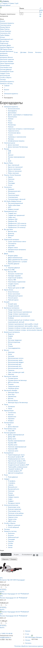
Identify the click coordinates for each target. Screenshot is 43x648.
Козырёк (2, 51)
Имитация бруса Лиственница (18, 402)
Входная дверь (13, 255)
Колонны (11, 535)
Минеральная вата (14, 191)
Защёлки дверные (14, 268)
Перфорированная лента (16, 459)
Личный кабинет (5, 5)
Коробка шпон (12, 445)
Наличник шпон (13, 451)
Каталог (6, 89)
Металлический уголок (15, 368)
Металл (10, 57)
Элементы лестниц (6, 83)
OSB (9, 151)
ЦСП (9, 207)
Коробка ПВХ (12, 443)
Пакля (2, 63)
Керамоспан (12, 416)
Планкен (11, 384)
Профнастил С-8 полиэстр (16, 227)
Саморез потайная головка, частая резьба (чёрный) (25, 330)
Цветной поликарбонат (15, 473)
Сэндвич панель (13, 284)
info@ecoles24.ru (5, 637)
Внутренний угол (13, 489)
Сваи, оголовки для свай (16, 372)
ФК (9, 159)
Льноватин (11, 406)
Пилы (10, 121)
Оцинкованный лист (6, 39)
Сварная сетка (13, 517)
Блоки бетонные (13, 292)
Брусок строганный (14, 169)
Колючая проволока (14, 509)
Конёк (10, 338)
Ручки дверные (13, 477)
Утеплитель (4, 33)
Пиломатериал (5, 65)
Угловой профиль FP (15, 471)
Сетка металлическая (5, 74)
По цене (16, 554)
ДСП (9, 153)
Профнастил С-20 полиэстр (17, 223)
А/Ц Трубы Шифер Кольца (5, 35)
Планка (10, 346)
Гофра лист (12, 217)
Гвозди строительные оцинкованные (20, 312)
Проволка (11, 370)
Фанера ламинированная (16, 157)
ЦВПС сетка (12, 521)
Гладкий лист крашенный (16, 215)
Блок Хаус (11, 394)
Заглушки (11, 356)
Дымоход (11, 233)
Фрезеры (11, 139)
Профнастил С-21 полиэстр (17, 225)
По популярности (27, 554)
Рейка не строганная (15, 171)
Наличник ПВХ (12, 449)
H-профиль (11, 481)
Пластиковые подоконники (16, 282)
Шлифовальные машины (16, 141)
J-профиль (11, 483)
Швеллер (11, 374)
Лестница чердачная (15, 340)
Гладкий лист (12, 213)
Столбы (10, 543)
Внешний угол (12, 487)
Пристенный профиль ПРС (17, 461)
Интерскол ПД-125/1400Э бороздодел (12, 580)
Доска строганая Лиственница (18, 147)
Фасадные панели (14, 503)
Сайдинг (3, 73)
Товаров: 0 (5, 3)
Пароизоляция (9, 63)
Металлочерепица (14, 342)
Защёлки (3, 47)
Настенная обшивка (6, 61)
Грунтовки (11, 245)
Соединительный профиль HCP (18, 465)
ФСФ (9, 161)
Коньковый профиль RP (16, 457)
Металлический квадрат (16, 362)
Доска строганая (13, 145)
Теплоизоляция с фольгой (16, 199)
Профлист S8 (12, 221)
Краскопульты (12, 117)
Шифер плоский (13, 209)
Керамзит (11, 189)
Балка (10, 354)
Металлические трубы (15, 360)
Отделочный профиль (15, 278)
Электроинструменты (7, 23)
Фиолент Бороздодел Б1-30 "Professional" (13, 598)
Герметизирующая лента (16, 455)
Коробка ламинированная (16, 441)
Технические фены (14, 133)
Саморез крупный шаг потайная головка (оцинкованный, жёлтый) (21, 321)
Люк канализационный (15, 203)
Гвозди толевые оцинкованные (18, 314)
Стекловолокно (13, 197)
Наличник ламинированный (17, 447)
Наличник (11, 179)
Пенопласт (11, 193)
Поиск (22, 8)
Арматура (11, 352)
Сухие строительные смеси (17, 241)
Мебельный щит (13, 537)
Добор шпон (12, 439)
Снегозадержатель (14, 348)
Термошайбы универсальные (17, 467)
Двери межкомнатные (15, 257)
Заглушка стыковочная (15, 274)
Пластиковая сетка (14, 511)
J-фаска (10, 485)
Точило (10, 135)
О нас (27, 634)
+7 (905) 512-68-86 (41, 12)
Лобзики (10, 119)
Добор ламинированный (16, 435)
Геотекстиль (12, 412)
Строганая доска (5, 25)
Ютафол (11, 420)
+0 (1, 3)
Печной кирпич (13, 298)
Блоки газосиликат (14, 294)
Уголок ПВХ (11, 286)
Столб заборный (13, 527)
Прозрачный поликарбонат (17, 463)
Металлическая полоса (15, 358)
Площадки (11, 539)
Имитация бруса (13, 392)
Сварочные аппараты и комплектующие (21, 129)
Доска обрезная (13, 427)
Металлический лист (15, 366)
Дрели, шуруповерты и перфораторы (20, 115)
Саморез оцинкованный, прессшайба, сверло (23, 326)
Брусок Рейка (8, 163)
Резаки (10, 123)
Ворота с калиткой (14, 525)
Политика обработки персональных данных (28, 646)
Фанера (2, 27)
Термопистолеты (13, 131)
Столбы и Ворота (5, 77)
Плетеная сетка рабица (16, 513)
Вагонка (10, 398)
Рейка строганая (13, 173)
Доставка (28, 637)
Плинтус (10, 181)
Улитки (10, 547)
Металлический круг (14, 364)
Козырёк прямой (13, 306)
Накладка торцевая (14, 276)
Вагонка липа (12, 231)
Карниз (10, 177)
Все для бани (4, 41)
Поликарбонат (4, 71)
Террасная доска (13, 386)
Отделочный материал (4, 44)
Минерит (11, 235)
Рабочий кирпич (13, 300)
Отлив (10, 344)
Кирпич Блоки (7, 49)
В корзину (3, 589)
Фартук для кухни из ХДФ (16, 288)
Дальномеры (12, 113)
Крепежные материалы (6, 52)
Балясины (11, 533)
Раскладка (11, 183)
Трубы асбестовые (14, 205)
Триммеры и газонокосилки (17, 137)
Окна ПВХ (11, 431)
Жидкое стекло (13, 247)
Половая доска (13, 378)
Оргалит (10, 155)
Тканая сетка (12, 519)
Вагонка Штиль (13, 400)
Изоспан (11, 414)
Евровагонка (12, 396)
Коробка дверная (13, 264)
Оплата (27, 640)
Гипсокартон (12, 243)
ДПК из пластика (13, 382)
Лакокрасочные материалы (17, 249)
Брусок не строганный (15, 167)
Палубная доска (13, 388)
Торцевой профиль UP (15, 469)
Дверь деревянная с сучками (17, 262)
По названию (6, 554)
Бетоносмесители (14, 109)
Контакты (28, 643)
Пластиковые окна (6, 67)
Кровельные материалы (4, 56)
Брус (9, 425)
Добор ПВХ (11, 437)
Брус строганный (13, 165)
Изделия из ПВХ (9, 270)
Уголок (10, 185)
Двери (9, 45)
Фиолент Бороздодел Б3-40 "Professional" (13, 616)
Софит (10, 499)
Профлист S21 (13, 219)
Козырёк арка (12, 304)
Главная (6, 85)
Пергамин (11, 418)
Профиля (11, 495)
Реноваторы (12, 125)
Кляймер (11, 318)
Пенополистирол (13, 195)
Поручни (11, 541)
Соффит (11, 501)
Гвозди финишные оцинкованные (19, 316)
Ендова (10, 336)
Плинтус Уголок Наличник (5, 30)
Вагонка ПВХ (12, 272)
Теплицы (3, 79)
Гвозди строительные (15, 310)
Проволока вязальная (15, 515)
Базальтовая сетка (14, 507)
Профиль (11, 251)
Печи (9, 237)
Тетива (10, 545)
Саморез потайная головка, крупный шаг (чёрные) (24, 328)
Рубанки (10, 127)
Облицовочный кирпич (15, 296)
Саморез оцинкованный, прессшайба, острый (23, 324)
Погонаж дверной (6, 69)
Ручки (12, 71)
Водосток (11, 334)
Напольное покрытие (7, 59)
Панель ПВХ (12, 280)
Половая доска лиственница (17, 380)
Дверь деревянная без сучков (17, 259)
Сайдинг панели (13, 497)
